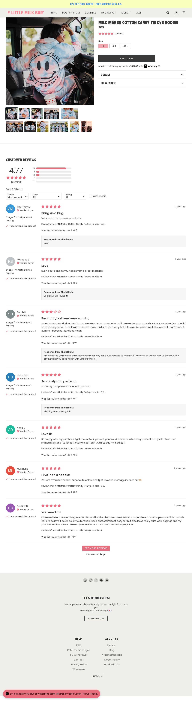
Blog (111, 650)
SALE (139, 12)
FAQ (78, 645)
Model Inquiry (112, 659)
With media (99, 196)
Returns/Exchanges (78, 650)
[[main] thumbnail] (12, 114)
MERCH (125, 12)
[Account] (176, 12)
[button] (142, 33)
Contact (78, 659)
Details (105, 75)
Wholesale (78, 669)
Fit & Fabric (108, 83)
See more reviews (96, 548)
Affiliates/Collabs (112, 655)
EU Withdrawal (78, 655)
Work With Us (112, 664)
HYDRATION (108, 12)
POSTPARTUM (71, 12)
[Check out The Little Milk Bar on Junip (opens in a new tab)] (102, 554)
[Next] (89, 65)
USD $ (96, 676)
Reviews (112, 645)
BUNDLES (90, 12)
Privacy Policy (79, 664)
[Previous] (11, 65)
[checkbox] (100, 196)
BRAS (53, 12)
